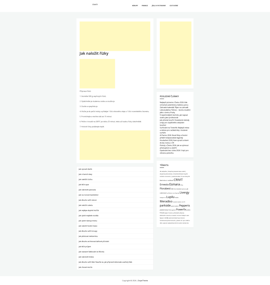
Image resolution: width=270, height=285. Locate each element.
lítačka (176, 197)
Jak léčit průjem (85, 246)
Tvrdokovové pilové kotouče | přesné (170, 220)
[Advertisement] (115, 36)
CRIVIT (178, 180)
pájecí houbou (169, 213)
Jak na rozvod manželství (88, 195)
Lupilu (170, 197)
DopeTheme (143, 280)
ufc (182, 220)
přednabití (176, 213)
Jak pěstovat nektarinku (88, 236)
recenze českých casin (183, 215)
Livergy (184, 192)
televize (182, 218)
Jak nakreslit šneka (86, 257)
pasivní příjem (175, 206)
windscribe (186, 223)
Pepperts (184, 205)
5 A (181, 176)
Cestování (174, 6)
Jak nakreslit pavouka (87, 190)
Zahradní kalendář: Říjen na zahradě (174, 107)
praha (188, 210)
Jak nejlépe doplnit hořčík (89, 210)
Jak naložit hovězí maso (88, 226)
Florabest (165, 188)
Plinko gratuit (172, 210)
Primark (162, 213)
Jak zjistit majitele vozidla (88, 215)
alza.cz (165, 180)
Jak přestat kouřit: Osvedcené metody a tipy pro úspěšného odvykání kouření (174, 122)
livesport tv (163, 197)
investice (179, 189)
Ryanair (162, 218)
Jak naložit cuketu (86, 205)
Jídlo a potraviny (159, 6)
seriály (166, 218)
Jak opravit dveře (85, 169)
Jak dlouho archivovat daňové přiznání (94, 241)
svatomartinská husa (174, 218)
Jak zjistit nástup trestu (88, 221)
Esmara (174, 184)
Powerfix (181, 209)
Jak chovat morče (85, 267)
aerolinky (185, 176)
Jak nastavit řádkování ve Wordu (91, 252)
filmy (181, 185)
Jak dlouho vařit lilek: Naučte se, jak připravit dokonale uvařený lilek (105, 262)
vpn (184, 220)
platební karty (164, 210)
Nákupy (135, 6)
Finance (145, 6)
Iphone (184, 189)
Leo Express (176, 193)
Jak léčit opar (84, 184)
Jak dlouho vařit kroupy (88, 231)
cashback (170, 180)
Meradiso (166, 201)
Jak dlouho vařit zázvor (88, 200)
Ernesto (164, 184)
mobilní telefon (177, 202)
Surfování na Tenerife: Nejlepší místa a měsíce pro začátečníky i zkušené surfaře (174, 130)
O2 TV (183, 202)
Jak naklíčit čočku (85, 179)
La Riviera (169, 193)
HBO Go (173, 189)
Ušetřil (95, 4)
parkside (165, 205)
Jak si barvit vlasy (85, 174)
